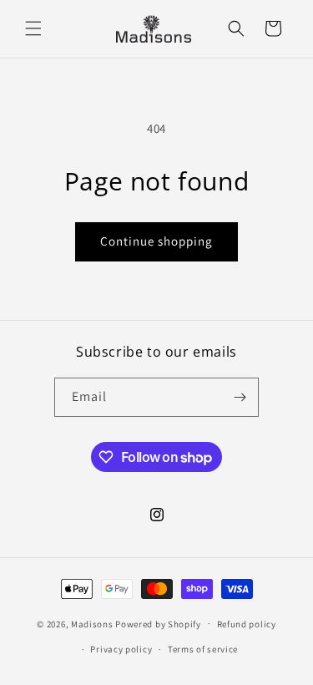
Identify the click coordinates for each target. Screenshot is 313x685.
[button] (33, 28)
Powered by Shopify (158, 623)
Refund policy (246, 624)
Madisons (92, 623)
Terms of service (203, 649)
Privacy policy (121, 649)
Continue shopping (156, 241)
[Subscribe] (239, 397)
